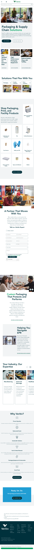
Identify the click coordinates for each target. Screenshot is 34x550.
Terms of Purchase (29, 530)
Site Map (18, 532)
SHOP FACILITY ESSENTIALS (4, 67)
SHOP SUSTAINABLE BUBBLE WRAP (26, 67)
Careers (11, 524)
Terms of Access (13, 255)
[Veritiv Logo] (17, 1)
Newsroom (12, 529)
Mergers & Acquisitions (12, 527)
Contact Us (18, 528)
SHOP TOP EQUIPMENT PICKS (15, 67)
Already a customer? (11, 230)
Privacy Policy (18, 255)
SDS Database (23, 524)
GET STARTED (12, 256)
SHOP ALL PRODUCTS (17, 172)
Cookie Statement (23, 530)
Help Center (18, 525)
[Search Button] (32, 4)
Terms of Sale (30, 527)
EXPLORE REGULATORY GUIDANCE (23, 353)
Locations (18, 530)
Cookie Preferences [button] (12, 532)
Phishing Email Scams (23, 527)
